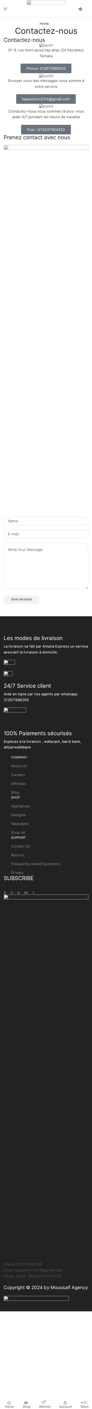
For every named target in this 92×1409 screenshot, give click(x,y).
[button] (46, 68)
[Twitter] (11, 893)
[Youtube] (26, 893)
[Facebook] (5, 893)
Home (44, 23)
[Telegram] (33, 893)
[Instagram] (18, 893)
